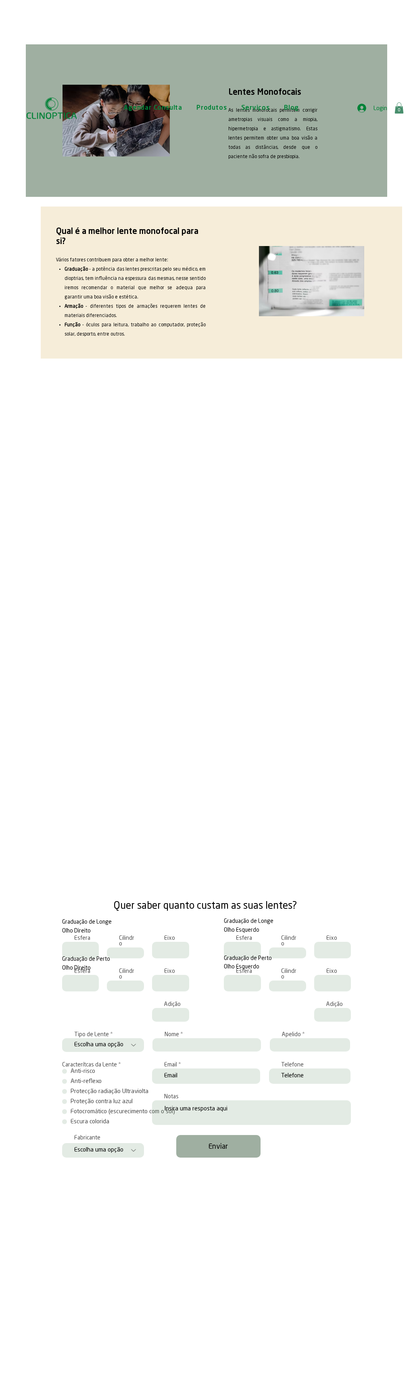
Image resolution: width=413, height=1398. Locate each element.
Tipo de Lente (91, 1034)
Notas (171, 1097)
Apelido (291, 1034)
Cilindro (126, 941)
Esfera (244, 938)
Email (170, 1065)
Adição (172, 1004)
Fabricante (87, 1138)
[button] (399, 107)
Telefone (292, 1065)
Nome (172, 1034)
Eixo (169, 938)
